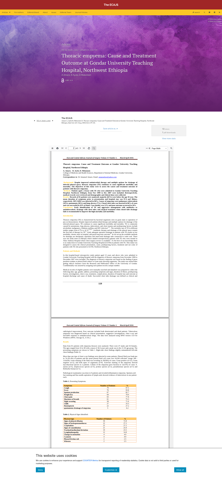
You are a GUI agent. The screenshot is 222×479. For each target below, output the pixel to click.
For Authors (19, 12)
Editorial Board (33, 12)
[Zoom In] (149, 148)
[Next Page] (80, 148)
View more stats (169, 138)
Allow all (181, 469)
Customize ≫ (112, 469)
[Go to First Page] (62, 148)
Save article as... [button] (110, 129)
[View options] (52, 148)
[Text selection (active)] (94, 148)
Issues (53, 12)
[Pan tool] (88, 148)
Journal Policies (81, 12)
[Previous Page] (66, 148)
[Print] (57, 148)
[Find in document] (171, 148)
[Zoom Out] (146, 148)
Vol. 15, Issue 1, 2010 (70, 50)
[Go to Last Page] (83, 148)
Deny (41, 469)
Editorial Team (65, 12)
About (45, 12)
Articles (5, 12)
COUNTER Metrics (90, 460)
